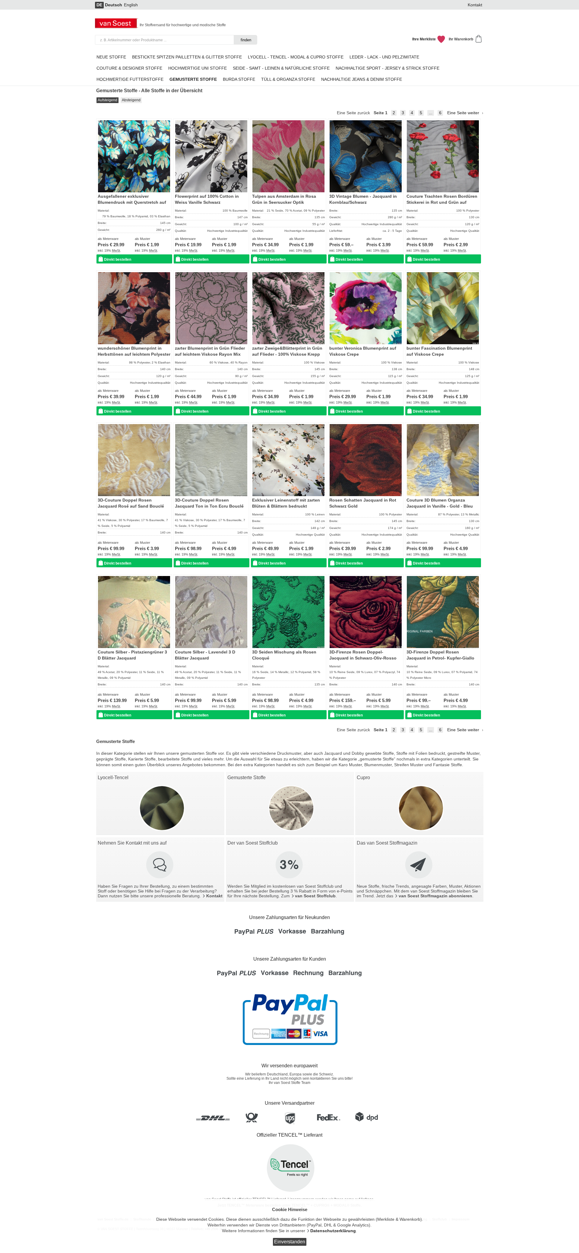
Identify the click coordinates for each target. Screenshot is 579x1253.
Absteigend (131, 100)
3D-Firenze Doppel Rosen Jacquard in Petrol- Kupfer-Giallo (440, 655)
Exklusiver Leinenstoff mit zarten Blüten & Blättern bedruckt (286, 503)
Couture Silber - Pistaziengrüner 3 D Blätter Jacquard (132, 655)
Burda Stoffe (239, 79)
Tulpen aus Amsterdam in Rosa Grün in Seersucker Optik (284, 199)
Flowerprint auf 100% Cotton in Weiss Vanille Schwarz (207, 199)
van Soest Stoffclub (315, 896)
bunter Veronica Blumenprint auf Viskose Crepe (362, 351)
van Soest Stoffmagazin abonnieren (435, 896)
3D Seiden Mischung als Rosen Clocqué (284, 655)
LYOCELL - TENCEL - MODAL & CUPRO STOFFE (295, 57)
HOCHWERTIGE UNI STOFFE (197, 68)
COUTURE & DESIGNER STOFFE (129, 68)
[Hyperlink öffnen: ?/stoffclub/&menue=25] (289, 865)
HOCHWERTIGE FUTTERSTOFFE (129, 79)
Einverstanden (289, 1241)
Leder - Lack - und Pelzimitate (384, 57)
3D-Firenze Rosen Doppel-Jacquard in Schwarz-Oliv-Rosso (363, 655)
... (430, 113)
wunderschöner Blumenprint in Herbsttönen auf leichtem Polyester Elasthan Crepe (134, 354)
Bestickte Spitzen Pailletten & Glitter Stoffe (187, 57)
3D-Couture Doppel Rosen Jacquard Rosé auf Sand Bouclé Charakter (131, 506)
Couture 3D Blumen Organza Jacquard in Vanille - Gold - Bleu (440, 503)
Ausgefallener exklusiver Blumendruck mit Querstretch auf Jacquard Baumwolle (132, 202)
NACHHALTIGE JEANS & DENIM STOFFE (361, 79)
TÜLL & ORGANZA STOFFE (288, 79)
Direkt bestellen (117, 259)
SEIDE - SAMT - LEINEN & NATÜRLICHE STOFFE (281, 68)
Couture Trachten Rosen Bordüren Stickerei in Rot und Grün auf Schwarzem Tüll (442, 202)
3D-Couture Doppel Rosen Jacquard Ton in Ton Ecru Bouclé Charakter (209, 506)
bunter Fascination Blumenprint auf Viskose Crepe (439, 351)
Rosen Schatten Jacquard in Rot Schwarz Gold (362, 503)
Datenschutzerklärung (333, 1231)
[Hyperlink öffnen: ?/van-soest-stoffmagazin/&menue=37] (419, 865)
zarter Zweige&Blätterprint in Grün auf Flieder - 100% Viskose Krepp (287, 351)
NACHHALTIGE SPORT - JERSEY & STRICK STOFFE (387, 68)
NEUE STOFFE (111, 57)
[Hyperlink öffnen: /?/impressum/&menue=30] (160, 865)
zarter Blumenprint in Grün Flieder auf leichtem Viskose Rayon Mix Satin (210, 354)
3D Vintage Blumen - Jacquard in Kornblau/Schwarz (363, 199)
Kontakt (475, 5)
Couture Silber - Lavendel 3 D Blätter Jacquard (205, 655)
